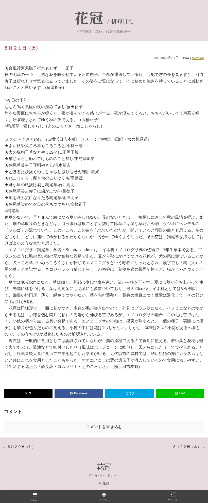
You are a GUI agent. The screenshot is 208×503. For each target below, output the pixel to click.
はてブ (130, 393)
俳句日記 (122, 21)
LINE (182, 393)
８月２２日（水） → (188, 447)
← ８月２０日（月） (19, 447)
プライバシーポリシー (104, 475)
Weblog (198, 58)
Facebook (80, 393)
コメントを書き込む (104, 427)
